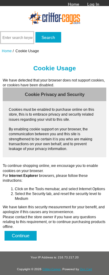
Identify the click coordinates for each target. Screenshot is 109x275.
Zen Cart (86, 269)
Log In (93, 4)
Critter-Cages (51, 269)
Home (73, 4)
